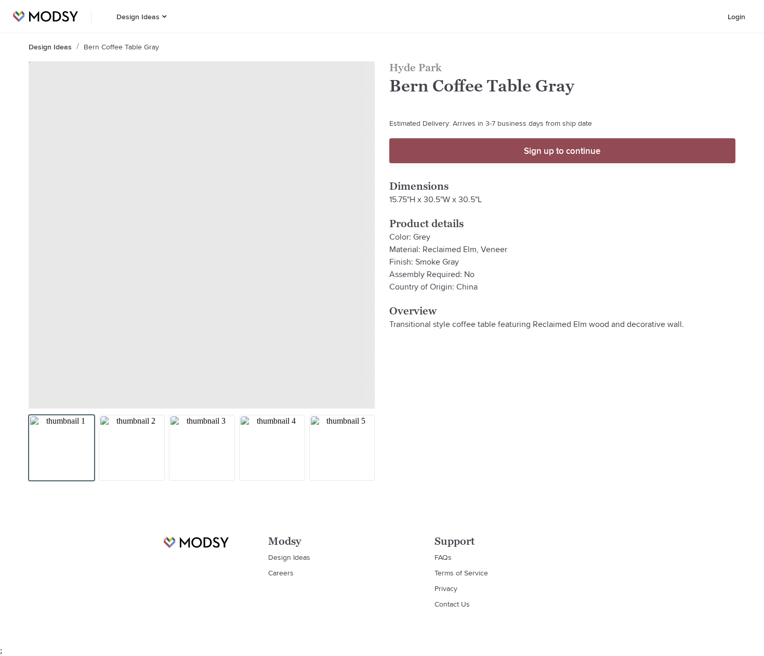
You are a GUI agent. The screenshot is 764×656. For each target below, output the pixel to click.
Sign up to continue (562, 151)
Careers (281, 573)
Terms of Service (461, 573)
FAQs (443, 557)
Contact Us (452, 604)
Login (736, 16)
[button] (164, 16)
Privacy (445, 588)
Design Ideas (138, 16)
